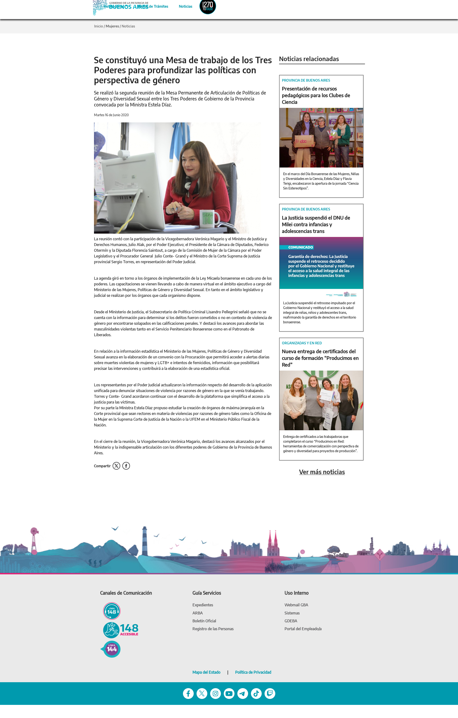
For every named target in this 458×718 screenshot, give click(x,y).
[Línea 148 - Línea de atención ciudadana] (110, 610)
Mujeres (112, 26)
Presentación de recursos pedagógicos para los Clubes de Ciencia (316, 95)
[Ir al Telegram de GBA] (242, 693)
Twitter (116, 466)
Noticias (181, 5)
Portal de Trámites (150, 5)
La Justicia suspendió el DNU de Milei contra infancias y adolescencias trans (316, 224)
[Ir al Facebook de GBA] (188, 693)
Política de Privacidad (253, 672)
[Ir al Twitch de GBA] (270, 693)
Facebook (126, 466)
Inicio (98, 26)
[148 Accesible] (119, 630)
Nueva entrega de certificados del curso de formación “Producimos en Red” (320, 357)
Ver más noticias (322, 472)
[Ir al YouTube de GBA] (229, 693)
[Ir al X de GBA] (202, 693)
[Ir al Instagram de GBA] (215, 693)
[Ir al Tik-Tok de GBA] (256, 693)
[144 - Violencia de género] (110, 649)
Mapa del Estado (206, 672)
